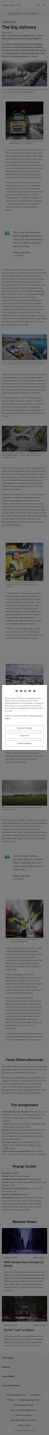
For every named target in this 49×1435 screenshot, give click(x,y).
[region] (24, 717)
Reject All (24, 736)
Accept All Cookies (24, 728)
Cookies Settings (24, 743)
